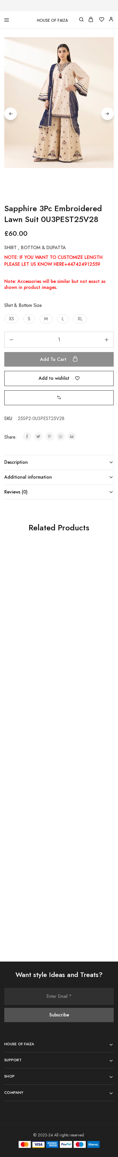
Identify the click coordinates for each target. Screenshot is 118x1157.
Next (107, 113)
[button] (11, 319)
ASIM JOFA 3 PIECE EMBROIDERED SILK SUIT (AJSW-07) (24, 625)
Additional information (28, 477)
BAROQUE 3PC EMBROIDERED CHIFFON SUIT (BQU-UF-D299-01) (81, 882)
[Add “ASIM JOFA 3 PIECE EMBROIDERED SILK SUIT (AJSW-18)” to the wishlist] (48, 820)
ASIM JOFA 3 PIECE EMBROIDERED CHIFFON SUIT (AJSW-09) (82, 628)
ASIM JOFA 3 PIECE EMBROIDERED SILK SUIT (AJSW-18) (24, 879)
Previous (10, 113)
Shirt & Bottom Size (23, 305)
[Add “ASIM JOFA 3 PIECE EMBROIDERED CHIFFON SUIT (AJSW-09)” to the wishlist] (103, 565)
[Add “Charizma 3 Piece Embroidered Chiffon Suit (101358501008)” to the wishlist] (48, 692)
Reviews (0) (15, 492)
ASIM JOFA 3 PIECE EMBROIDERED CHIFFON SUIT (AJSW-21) (82, 755)
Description (16, 462)
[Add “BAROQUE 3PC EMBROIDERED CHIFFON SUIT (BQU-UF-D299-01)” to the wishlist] (103, 820)
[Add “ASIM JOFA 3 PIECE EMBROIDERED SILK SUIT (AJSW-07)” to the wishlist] (48, 565)
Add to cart (54, 359)
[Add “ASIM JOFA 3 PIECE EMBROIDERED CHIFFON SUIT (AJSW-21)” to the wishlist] (103, 692)
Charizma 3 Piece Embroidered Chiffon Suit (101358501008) (26, 752)
